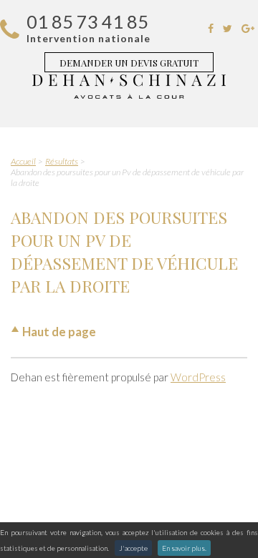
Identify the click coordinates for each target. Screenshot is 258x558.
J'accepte (133, 548)
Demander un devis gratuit (129, 63)
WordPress (198, 377)
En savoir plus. (184, 548)
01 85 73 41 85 (87, 21)
